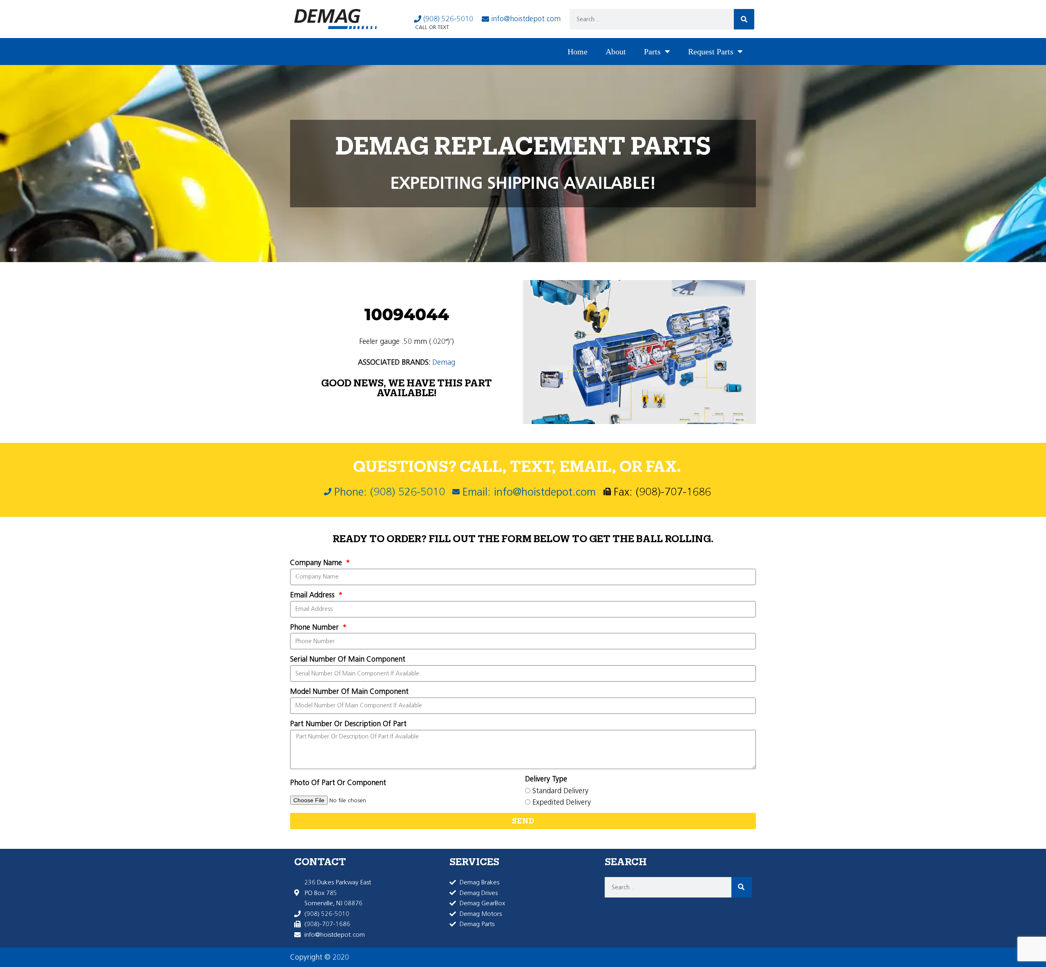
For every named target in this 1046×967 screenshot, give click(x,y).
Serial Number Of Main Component (347, 659)
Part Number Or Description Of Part (348, 723)
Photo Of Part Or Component (338, 782)
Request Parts (710, 51)
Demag (443, 362)
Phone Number (315, 627)
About (616, 51)
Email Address (313, 594)
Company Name (317, 562)
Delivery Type (546, 778)
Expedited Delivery (561, 802)
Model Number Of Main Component (349, 691)
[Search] (744, 19)
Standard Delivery (560, 790)
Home (578, 51)
